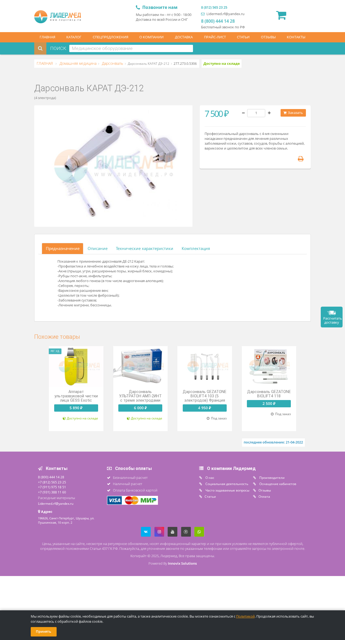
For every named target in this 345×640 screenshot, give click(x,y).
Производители (271, 477)
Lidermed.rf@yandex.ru (225, 14)
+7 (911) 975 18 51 (52, 487)
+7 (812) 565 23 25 (52, 482)
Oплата (264, 496)
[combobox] (131, 48)
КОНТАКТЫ (296, 37)
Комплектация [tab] (196, 248)
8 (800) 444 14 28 (218, 21)
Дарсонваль (112, 63)
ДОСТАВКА (184, 37)
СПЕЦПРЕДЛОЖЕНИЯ (110, 37)
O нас (209, 477)
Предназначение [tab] (63, 248)
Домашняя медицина (77, 63)
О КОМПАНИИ (151, 37)
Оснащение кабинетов (277, 484)
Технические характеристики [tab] (144, 248)
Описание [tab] (98, 248)
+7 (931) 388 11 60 (52, 492)
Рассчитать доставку (332, 320)
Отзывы (264, 490)
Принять (43, 631)
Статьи (210, 496)
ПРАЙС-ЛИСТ (215, 37)
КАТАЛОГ (73, 37)
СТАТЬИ (243, 37)
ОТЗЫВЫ (268, 37)
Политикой (245, 616)
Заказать (295, 112)
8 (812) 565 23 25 (214, 7)
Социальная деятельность (226, 484)
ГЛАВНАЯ (47, 37)
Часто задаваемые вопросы (227, 490)
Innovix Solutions (182, 563)
